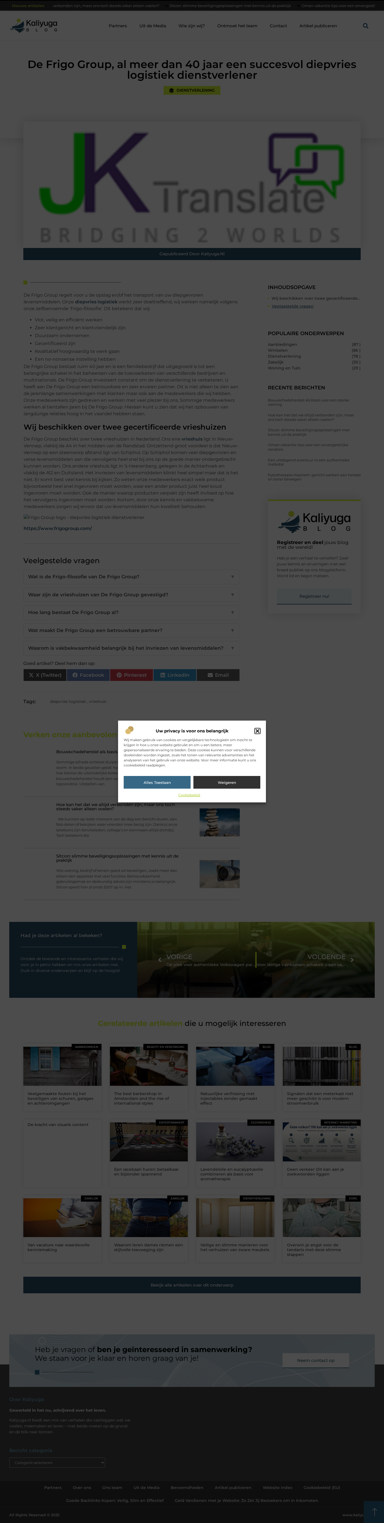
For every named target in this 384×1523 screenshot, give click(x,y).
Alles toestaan (157, 782)
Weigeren (227, 782)
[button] (257, 731)
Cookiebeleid (189, 795)
